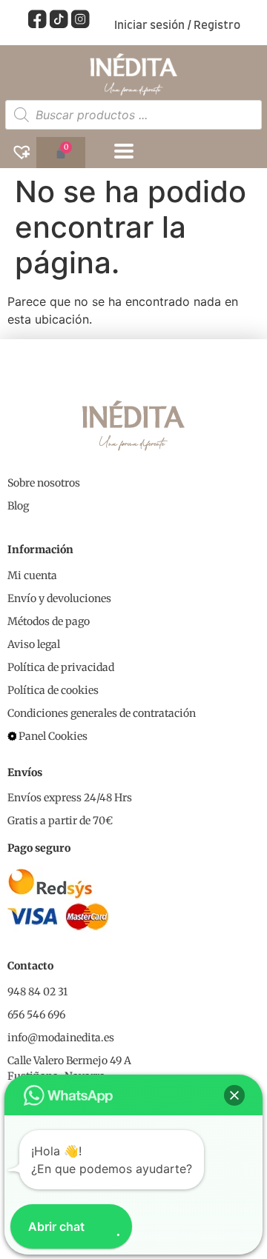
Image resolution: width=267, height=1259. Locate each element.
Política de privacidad (60, 667)
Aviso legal (33, 644)
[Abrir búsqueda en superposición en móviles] (133, 115)
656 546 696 (36, 1014)
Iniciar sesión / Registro (177, 25)
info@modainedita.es (60, 1037)
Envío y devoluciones (59, 598)
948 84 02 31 (37, 991)
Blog (18, 505)
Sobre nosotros (43, 483)
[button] (234, 1095)
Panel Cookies (53, 736)
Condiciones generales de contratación (101, 713)
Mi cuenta (32, 575)
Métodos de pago (48, 621)
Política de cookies (53, 690)
